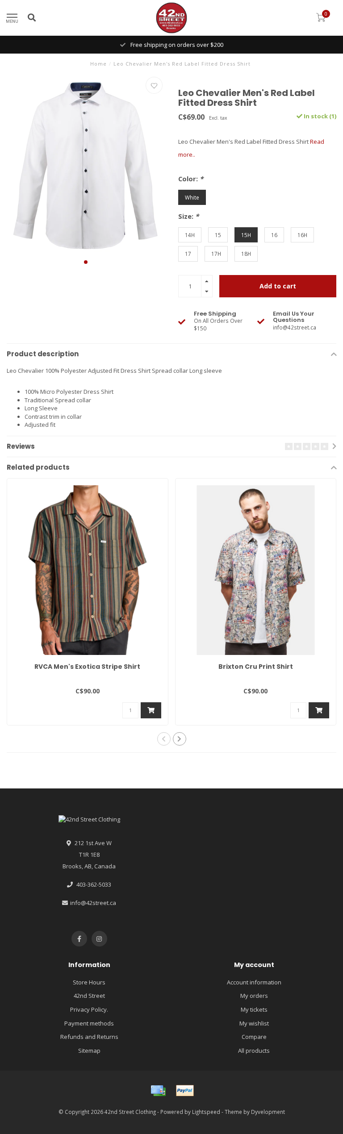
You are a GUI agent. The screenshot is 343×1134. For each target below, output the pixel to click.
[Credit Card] (158, 1090)
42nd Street (89, 996)
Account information (254, 982)
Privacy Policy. (89, 1009)
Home (98, 63)
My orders (254, 996)
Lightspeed (206, 1111)
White (192, 197)
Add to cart (277, 286)
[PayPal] (185, 1090)
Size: (188, 216)
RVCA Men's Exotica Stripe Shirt (87, 666)
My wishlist (254, 1023)
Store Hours (89, 982)
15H (246, 234)
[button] (86, 262)
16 (274, 234)
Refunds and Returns (89, 1037)
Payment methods (89, 1023)
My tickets (254, 1009)
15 (218, 234)
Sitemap (89, 1050)
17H (216, 253)
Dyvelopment (268, 1111)
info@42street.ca (93, 903)
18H (246, 253)
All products (254, 1050)
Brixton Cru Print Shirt (255, 666)
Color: (190, 178)
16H (302, 234)
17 (188, 253)
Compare (254, 1037)
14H (190, 234)
